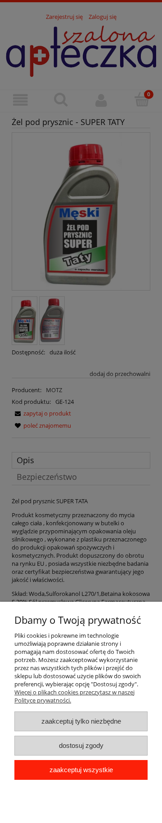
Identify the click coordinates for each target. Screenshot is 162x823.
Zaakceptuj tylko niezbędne (81, 721)
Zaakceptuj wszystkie (81, 770)
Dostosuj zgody (81, 745)
